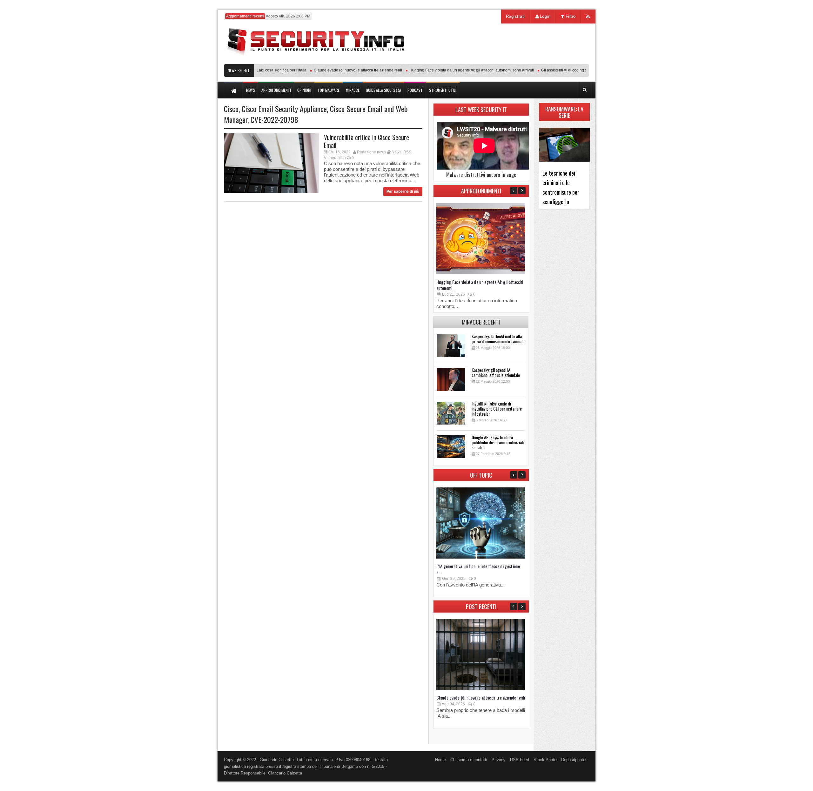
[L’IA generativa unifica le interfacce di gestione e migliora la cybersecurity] (480, 557)
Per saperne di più (402, 191)
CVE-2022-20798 (274, 119)
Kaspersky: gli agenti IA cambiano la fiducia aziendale (496, 372)
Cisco (231, 108)
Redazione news (371, 152)
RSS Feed (519, 759)
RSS (407, 152)
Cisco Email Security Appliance (284, 108)
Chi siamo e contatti (468, 759)
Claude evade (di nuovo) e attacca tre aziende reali (346, 70)
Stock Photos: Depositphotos (561, 759)
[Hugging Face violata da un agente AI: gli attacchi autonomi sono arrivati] (480, 273)
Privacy (499, 759)
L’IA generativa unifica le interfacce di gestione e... (478, 569)
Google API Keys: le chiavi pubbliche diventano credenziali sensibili (498, 442)
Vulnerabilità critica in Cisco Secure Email (366, 141)
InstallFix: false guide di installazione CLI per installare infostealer (497, 408)
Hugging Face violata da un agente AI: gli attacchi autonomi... (479, 284)
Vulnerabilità (335, 158)
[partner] (547, 60)
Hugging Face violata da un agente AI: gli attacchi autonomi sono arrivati (459, 70)
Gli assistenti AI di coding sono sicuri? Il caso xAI (570, 70)
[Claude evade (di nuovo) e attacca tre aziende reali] (480, 688)
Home (440, 759)
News (396, 152)
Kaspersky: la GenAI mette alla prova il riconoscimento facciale (498, 339)
